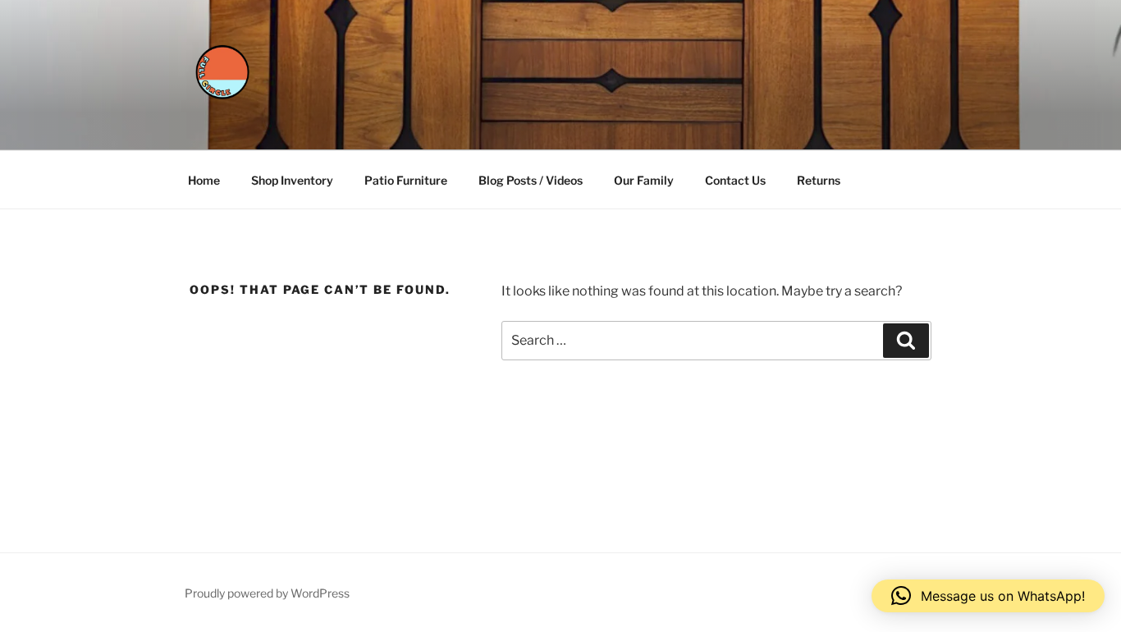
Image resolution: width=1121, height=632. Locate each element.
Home (204, 180)
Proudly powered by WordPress (267, 593)
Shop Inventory (292, 180)
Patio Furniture (405, 180)
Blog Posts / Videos (530, 180)
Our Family (644, 180)
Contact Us (735, 180)
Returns (818, 180)
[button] (988, 595)
